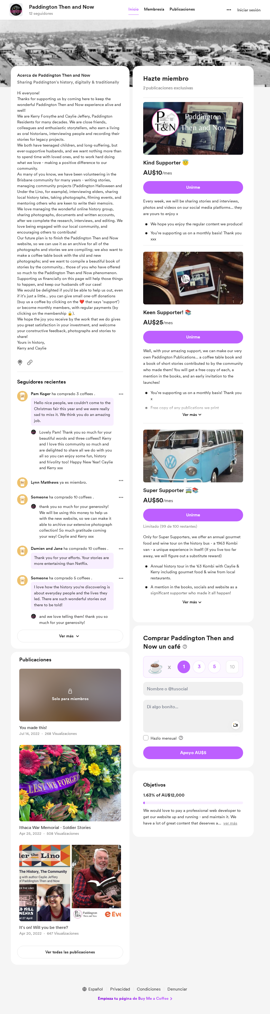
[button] (133, 9)
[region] (193, 344)
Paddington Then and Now (61, 7)
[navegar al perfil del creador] (16, 9)
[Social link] (29, 362)
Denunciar (177, 989)
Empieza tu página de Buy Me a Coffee (133, 998)
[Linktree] (20, 362)
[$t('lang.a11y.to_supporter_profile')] (33, 432)
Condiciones (149, 989)
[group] (193, 174)
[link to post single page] (70, 703)
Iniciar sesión (249, 10)
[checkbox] (160, 738)
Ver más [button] (189, 414)
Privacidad (120, 989)
